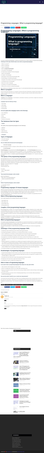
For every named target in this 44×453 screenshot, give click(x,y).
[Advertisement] (22, 13)
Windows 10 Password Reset (24, 383)
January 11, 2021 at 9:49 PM (8, 297)
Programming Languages (17, 284)
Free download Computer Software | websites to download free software (24, 396)
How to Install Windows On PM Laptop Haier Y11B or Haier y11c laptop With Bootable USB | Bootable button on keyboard (21, 354)
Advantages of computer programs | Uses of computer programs (25, 402)
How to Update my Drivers (24, 406)
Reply (5, 300)
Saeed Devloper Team (20, 451)
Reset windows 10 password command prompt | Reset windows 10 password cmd (24, 390)
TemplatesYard (9, 451)
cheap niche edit (24, 305)
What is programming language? (28, 284)
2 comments (18, 25)
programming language (9, 68)
